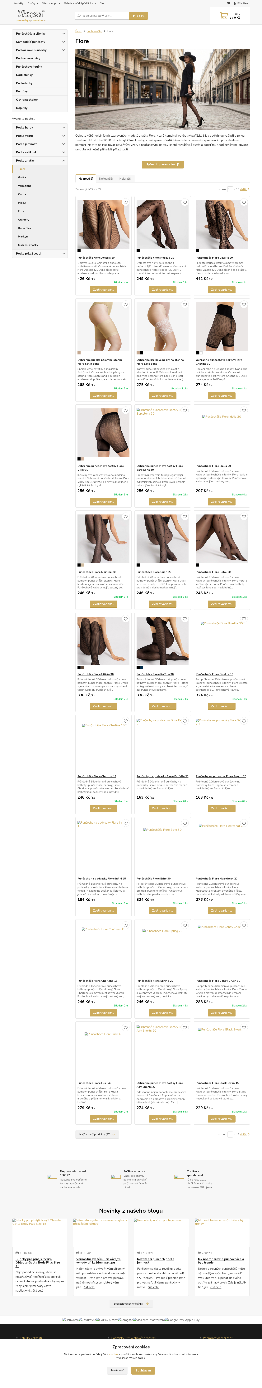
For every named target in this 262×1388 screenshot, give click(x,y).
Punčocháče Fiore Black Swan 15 (217, 1083)
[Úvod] (42, 16)
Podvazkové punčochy (31, 50)
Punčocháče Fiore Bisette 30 (214, 674)
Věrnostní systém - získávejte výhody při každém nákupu (98, 1260)
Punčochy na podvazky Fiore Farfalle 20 (162, 776)
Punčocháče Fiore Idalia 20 (213, 466)
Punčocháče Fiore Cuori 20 (154, 572)
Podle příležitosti (28, 254)
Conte (22, 194)
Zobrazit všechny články (128, 1304)
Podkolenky (24, 83)
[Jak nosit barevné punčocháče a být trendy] (222, 1233)
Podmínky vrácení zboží (218, 1338)
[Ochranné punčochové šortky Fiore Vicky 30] (103, 434)
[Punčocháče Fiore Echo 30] (163, 847)
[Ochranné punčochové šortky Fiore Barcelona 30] (163, 434)
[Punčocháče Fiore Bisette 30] (222, 642)
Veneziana (24, 186)
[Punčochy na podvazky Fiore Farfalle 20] (163, 745)
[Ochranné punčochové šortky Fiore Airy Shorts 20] (163, 1051)
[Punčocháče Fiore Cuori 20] (163, 540)
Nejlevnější (106, 179)
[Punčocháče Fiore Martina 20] (103, 540)
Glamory (23, 220)
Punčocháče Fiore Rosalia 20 (155, 258)
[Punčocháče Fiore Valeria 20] (222, 226)
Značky (31, 3)
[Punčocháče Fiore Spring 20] (163, 949)
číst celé (37, 1291)
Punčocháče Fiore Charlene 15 (97, 981)
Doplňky (21, 108)
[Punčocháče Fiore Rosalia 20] (163, 226)
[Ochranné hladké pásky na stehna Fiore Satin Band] (103, 328)
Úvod (78, 31)
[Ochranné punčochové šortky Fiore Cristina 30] (222, 328)
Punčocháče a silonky (30, 34)
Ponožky (22, 91)
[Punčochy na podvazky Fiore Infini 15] (103, 847)
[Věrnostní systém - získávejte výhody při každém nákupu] (100, 1233)
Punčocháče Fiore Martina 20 (96, 572)
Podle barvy (24, 127)
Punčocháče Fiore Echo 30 (154, 878)
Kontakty (18, 3)
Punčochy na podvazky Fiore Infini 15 (101, 878)
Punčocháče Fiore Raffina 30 (155, 674)
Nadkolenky (24, 75)
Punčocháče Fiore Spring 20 (155, 981)
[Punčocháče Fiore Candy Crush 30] (222, 949)
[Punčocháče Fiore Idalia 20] (222, 434)
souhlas (113, 1354)
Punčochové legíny (29, 67)
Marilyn (23, 236)
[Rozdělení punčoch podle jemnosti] (161, 1233)
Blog (102, 3)
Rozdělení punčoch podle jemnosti (155, 1260)
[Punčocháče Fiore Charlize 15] (103, 745)
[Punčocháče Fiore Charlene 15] (103, 949)
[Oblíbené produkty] (229, 3)
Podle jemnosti (27, 144)
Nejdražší (125, 179)
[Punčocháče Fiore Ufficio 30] (103, 642)
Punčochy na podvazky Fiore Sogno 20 (221, 776)
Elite (21, 211)
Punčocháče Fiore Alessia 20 (96, 258)
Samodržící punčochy (30, 42)
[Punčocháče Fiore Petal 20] (222, 540)
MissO (22, 203)
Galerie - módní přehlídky (78, 3)
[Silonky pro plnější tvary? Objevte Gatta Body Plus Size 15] (39, 1233)
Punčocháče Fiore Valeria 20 (214, 258)
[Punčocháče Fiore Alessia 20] (103, 226)
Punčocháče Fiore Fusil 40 (94, 1083)
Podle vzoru (24, 136)
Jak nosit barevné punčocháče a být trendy (221, 1260)
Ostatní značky (28, 245)
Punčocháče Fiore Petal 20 (213, 572)
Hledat (138, 16)
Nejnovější (86, 179)
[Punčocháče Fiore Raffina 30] (163, 642)
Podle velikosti (26, 152)
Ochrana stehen (27, 100)
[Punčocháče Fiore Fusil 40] (103, 1051)
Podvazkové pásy (28, 58)
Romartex (24, 228)
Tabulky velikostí (31, 1338)
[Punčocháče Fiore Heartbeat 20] (222, 847)
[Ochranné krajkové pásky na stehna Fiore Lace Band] (163, 328)
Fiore (22, 169)
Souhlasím (143, 1370)
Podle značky (25, 161)
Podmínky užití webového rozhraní (133, 1338)
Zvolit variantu (103, 290)
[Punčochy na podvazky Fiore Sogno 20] (222, 745)
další (243, 189)
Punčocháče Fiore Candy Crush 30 (218, 981)
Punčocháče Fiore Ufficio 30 (95, 674)
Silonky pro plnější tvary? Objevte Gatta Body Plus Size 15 (38, 1262)
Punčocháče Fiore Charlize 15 (96, 776)
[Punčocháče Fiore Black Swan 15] (222, 1051)
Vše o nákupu (49, 3)
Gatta (22, 177)
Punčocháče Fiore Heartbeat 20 (216, 878)
